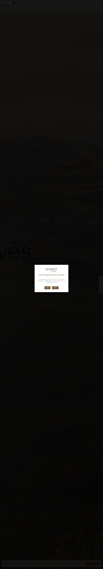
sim (47, 288)
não (55, 288)
